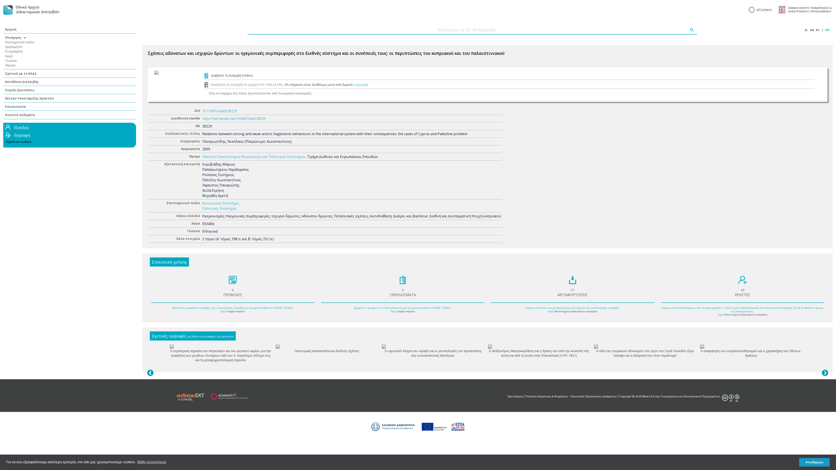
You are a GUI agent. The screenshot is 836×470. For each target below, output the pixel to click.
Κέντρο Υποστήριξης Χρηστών (29, 98)
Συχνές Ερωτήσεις (19, 90)
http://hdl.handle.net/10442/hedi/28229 (234, 118)
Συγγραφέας (14, 51)
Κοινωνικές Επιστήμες (220, 203)
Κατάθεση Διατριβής (22, 82)
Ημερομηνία (13, 47)
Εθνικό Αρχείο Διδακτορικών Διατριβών (575, 311)
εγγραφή (360, 84)
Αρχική (10, 29)
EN (827, 30)
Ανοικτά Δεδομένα (20, 115)
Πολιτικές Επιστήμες (219, 208)
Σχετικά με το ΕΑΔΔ (21, 73)
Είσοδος (21, 127)
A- (806, 30)
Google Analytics (236, 311)
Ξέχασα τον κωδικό (18, 142)
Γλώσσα (11, 61)
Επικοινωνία (15, 106)
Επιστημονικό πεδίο (19, 42)
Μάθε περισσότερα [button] (151, 462)
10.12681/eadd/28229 (219, 111)
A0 (812, 30)
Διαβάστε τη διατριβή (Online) (232, 75)
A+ (818, 30)
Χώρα (9, 56)
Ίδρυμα (10, 65)
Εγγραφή (22, 135)
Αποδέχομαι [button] (814, 462)
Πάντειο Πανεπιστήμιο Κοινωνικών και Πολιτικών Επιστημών (254, 156)
